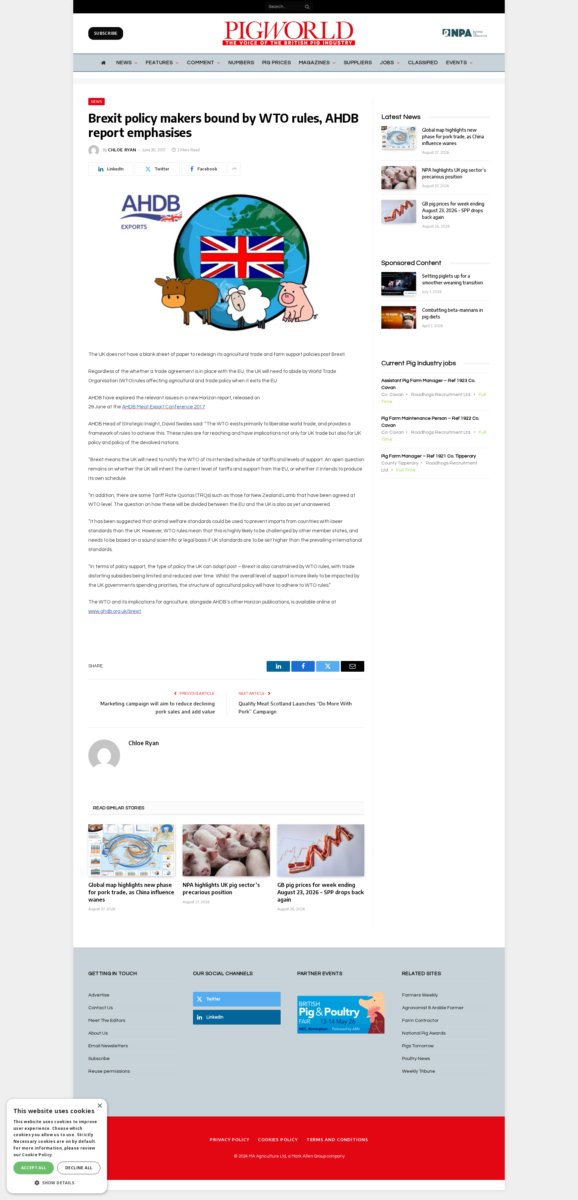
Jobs (387, 62)
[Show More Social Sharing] (234, 169)
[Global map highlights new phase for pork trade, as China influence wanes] (131, 850)
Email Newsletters (108, 1046)
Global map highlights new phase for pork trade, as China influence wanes (131, 892)
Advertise (98, 995)
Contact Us (100, 1008)
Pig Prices (276, 62)
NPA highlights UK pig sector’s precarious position (221, 889)
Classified (423, 62)
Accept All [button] (33, 1168)
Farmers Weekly (420, 995)
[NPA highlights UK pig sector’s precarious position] (226, 850)
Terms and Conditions (337, 1139)
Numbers (241, 62)
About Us (98, 1033)
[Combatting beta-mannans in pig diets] (398, 317)
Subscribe (105, 33)
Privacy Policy (230, 1139)
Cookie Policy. (37, 1155)
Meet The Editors (106, 1020)
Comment (200, 62)
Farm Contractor (420, 1020)
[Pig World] (289, 33)
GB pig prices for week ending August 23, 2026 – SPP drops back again (320, 892)
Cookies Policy (278, 1139)
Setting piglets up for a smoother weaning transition (452, 279)
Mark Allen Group (309, 1156)
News (124, 62)
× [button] (99, 1105)
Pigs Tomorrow (418, 1046)
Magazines (314, 62)
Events (456, 62)
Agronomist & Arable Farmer (433, 1008)
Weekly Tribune (418, 1071)
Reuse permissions (109, 1071)
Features (159, 62)
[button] (56, 1183)
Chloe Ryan (122, 149)
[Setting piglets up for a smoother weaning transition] (398, 283)
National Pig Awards (424, 1033)
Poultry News (416, 1058)
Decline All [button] (78, 1168)
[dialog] (57, 1146)
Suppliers (358, 62)
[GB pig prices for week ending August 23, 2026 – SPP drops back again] (320, 850)
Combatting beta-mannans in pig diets (452, 313)
